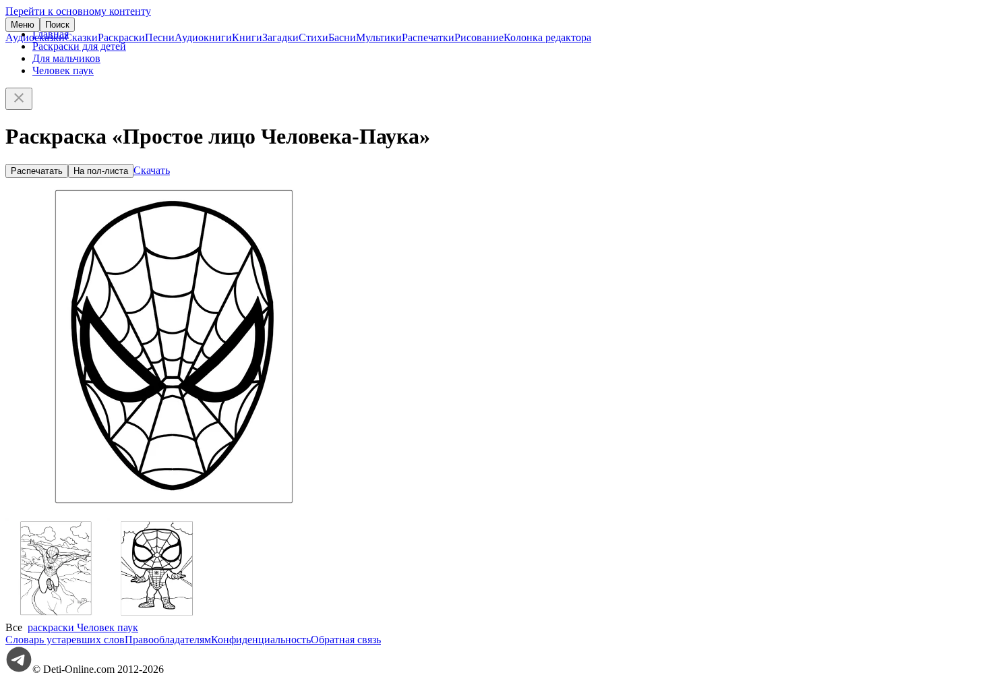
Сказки (81, 37)
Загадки (280, 37)
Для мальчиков (66, 58)
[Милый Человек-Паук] (157, 615)
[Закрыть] (18, 99)
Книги (247, 37)
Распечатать (37, 171)
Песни (160, 37)
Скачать (151, 170)
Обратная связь (346, 639)
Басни (342, 37)
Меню (22, 25)
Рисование (479, 37)
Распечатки (428, 37)
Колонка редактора (547, 37)
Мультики (379, 37)
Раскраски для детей (79, 46)
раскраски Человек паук (83, 627)
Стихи (313, 37)
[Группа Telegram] (18, 669)
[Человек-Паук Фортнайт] (56, 615)
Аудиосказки (35, 37)
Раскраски (121, 37)
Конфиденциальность (261, 639)
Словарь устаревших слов (65, 639)
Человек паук (63, 70)
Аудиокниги (203, 37)
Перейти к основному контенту (78, 11)
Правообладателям (168, 639)
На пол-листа (100, 171)
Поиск (57, 25)
